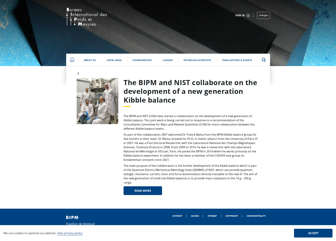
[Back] (78, 74)
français (263, 15)
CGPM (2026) (114, 60)
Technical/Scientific (197, 60)
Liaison (168, 60)
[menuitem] (177, 215)
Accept (313, 233)
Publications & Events (237, 60)
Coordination (142, 60)
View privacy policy (69, 233)
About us (90, 60)
